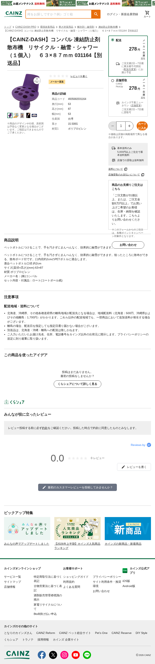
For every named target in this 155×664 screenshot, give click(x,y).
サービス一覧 (12, 576)
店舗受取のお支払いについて (124, 174)
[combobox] (55, 14)
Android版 (129, 586)
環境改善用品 (47, 26)
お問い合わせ (128, 244)
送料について (115, 169)
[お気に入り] (37, 80)
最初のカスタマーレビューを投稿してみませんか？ (80, 487)
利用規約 (68, 581)
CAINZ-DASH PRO (25, 26)
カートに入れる (142, 126)
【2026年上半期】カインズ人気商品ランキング (77, 546)
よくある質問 (71, 586)
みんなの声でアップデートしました (26, 543)
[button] (96, 14)
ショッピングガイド (76, 576)
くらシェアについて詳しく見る (77, 383)
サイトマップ (12, 581)
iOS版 (126, 581)
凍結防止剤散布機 (108, 26)
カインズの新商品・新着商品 (123, 543)
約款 (45, 428)
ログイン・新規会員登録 (122, 14)
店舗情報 (9, 586)
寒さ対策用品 (66, 26)
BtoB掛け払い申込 (45, 613)
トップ (7, 26)
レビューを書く (78, 76)
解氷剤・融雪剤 (85, 26)
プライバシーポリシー (107, 576)
